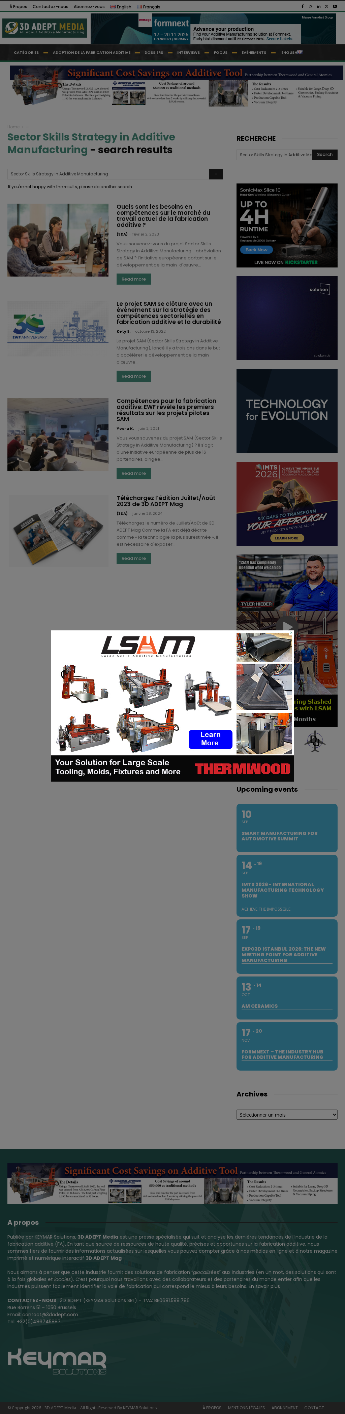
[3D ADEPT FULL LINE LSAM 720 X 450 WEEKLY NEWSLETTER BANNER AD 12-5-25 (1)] (172, 780)
